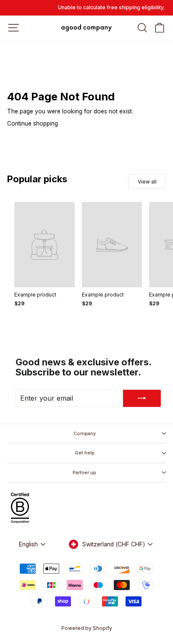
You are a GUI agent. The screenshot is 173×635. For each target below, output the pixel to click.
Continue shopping (32, 123)
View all (147, 181)
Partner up (84, 472)
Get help (84, 453)
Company (84, 433)
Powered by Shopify (86, 628)
